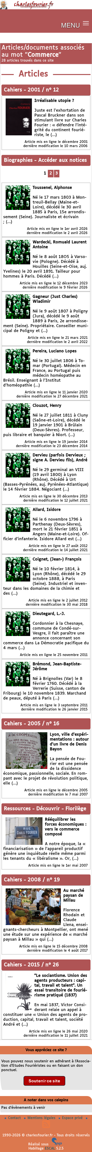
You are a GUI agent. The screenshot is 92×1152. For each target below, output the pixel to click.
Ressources (18, 808)
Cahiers (14, 90)
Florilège (76, 808)
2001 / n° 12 (43, 90)
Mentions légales (42, 1118)
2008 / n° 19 (44, 880)
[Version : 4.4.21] (57, 1144)
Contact (15, 1118)
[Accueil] (46, 8)
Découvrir (49, 808)
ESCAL (50, 1148)
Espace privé (73, 1118)
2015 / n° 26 (43, 965)
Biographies (19, 160)
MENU (70, 24)
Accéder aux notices (62, 160)
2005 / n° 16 (43, 723)
